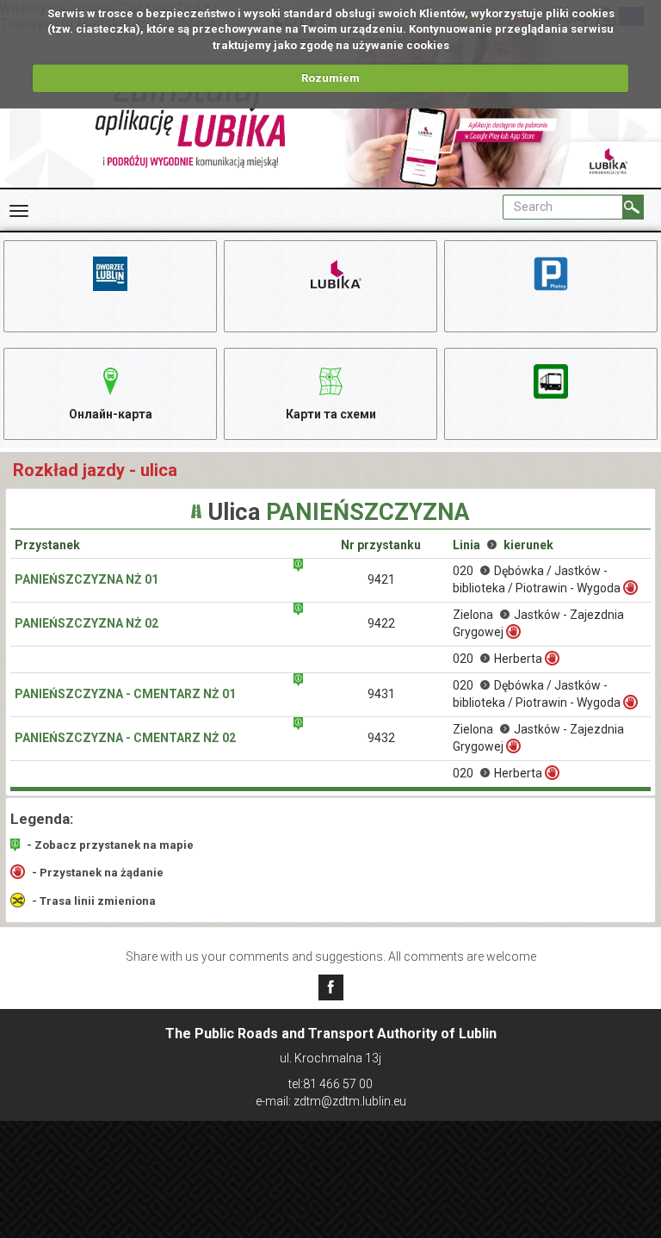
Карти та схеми (331, 414)
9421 (381, 579)
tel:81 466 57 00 (330, 1084)
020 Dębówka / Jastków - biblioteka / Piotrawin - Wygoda (537, 579)
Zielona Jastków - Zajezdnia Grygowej (538, 623)
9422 (381, 623)
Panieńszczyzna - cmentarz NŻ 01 (125, 694)
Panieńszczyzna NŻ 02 (86, 623)
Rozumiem (330, 77)
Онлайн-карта (110, 414)
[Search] (633, 207)
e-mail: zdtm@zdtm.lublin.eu (331, 1101)
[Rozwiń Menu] (19, 211)
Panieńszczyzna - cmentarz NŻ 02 (125, 738)
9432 (381, 738)
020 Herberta (497, 658)
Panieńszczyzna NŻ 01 (86, 579)
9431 (381, 694)
